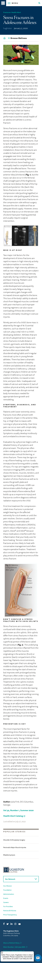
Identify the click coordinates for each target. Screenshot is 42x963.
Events (5, 898)
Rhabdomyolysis (9, 855)
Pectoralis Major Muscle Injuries (14, 847)
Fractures (7, 12)
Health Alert (16, 12)
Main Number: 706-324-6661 (14, 947)
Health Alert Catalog (13, 815)
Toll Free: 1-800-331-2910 (12, 951)
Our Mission (7, 886)
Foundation (7, 890)
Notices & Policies (9, 910)
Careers (6, 902)
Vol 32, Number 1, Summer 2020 (18, 810)
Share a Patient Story (11, 943)
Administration (8, 894)
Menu (15, 3)
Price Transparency (10, 914)
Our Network (10, 879)
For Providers (8, 906)
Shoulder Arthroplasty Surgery (14, 840)
